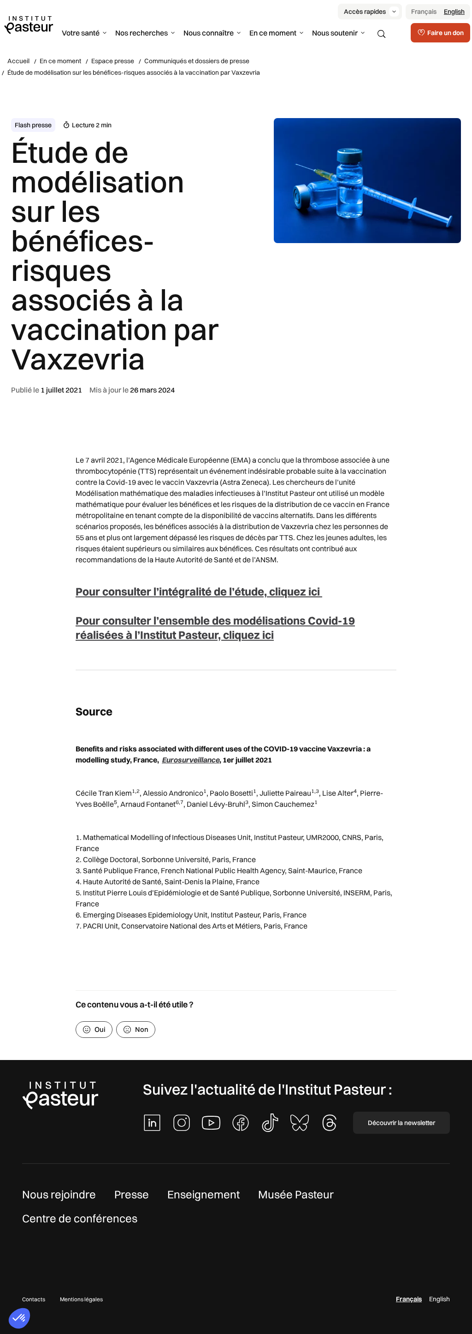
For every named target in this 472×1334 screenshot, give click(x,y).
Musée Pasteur (296, 1194)
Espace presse (112, 61)
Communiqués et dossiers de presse (196, 61)
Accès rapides (365, 11)
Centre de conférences (79, 1218)
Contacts (33, 1299)
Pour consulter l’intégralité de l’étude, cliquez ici (199, 591)
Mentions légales (81, 1299)
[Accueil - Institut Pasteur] (28, 24)
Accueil (18, 61)
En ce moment (272, 32)
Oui (100, 1029)
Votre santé (81, 32)
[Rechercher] (382, 34)
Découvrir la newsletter (401, 1123)
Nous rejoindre (59, 1194)
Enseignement (203, 1194)
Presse (131, 1194)
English (454, 11)
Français (424, 11)
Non (141, 1029)
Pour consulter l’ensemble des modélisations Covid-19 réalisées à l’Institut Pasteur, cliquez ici (215, 627)
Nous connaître (208, 32)
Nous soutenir (335, 32)
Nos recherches (141, 32)
